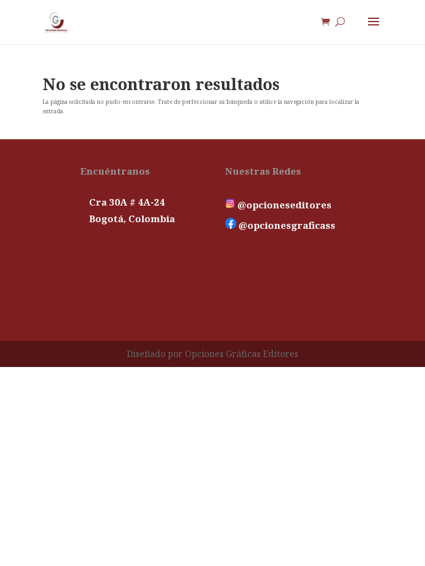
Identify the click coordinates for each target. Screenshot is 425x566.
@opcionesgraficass (285, 225)
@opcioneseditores (283, 204)
